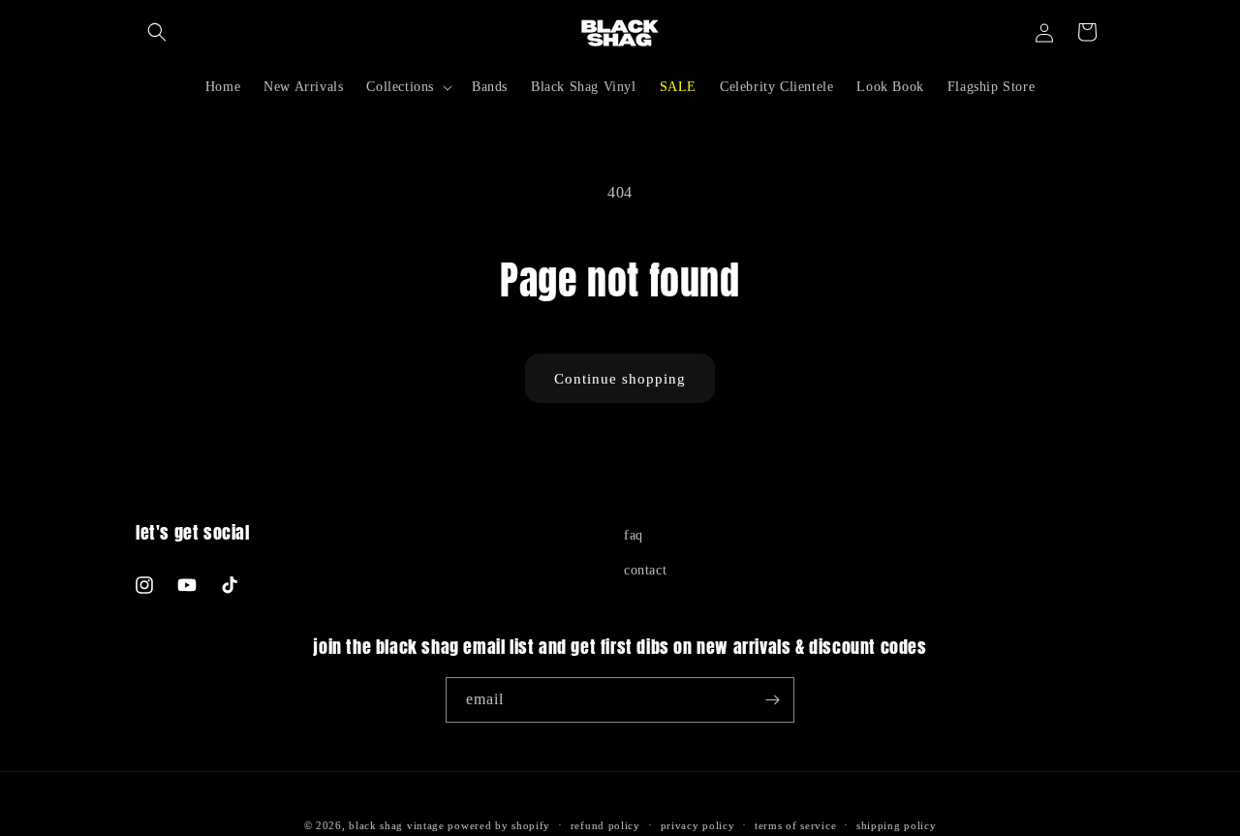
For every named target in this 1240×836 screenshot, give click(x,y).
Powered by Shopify (499, 825)
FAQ (633, 535)
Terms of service (795, 825)
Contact (645, 570)
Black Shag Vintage (397, 825)
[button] (157, 32)
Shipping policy (896, 825)
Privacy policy (698, 825)
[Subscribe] (772, 700)
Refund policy (605, 825)
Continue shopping (620, 379)
